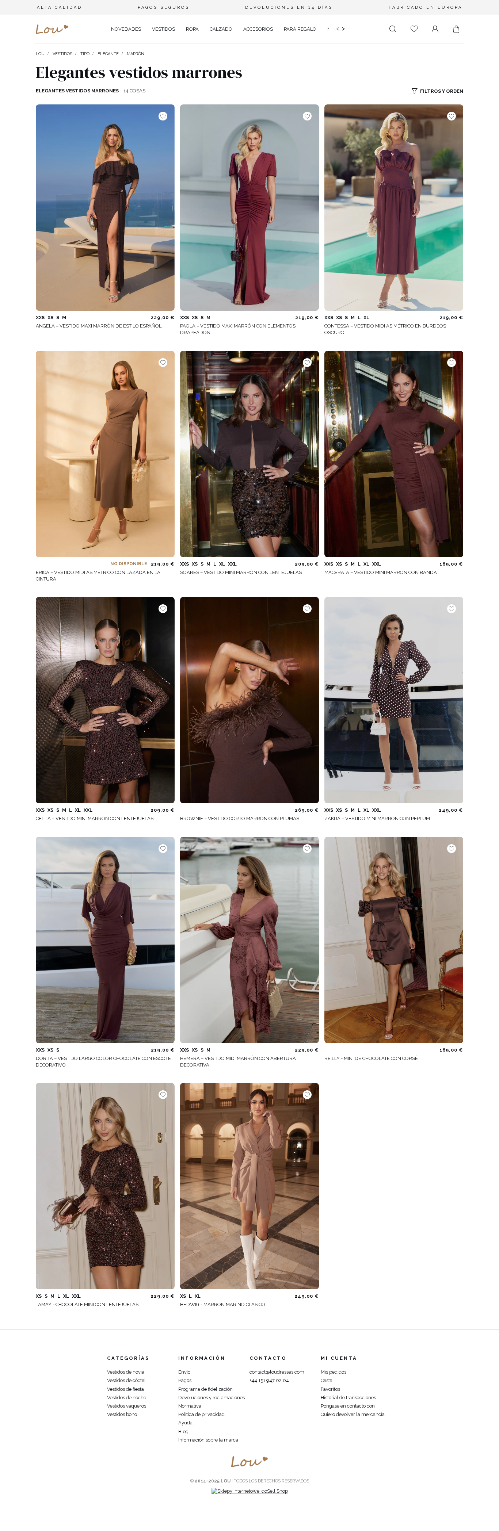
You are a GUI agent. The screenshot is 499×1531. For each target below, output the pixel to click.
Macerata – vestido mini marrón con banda (380, 572)
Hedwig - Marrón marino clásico (222, 1304)
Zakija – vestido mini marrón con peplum (377, 818)
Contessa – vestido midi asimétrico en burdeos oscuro (385, 329)
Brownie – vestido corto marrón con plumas (239, 818)
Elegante (108, 53)
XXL (232, 564)
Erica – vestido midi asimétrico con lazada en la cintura (98, 576)
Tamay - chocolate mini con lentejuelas (87, 1304)
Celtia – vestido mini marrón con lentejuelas (94, 818)
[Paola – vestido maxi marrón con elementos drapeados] (249, 207)
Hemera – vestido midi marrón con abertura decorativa (238, 1062)
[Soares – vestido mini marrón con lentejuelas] (249, 454)
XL (366, 317)
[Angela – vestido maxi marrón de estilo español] (105, 207)
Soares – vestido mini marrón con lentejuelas (241, 572)
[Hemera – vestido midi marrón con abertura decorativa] (249, 940)
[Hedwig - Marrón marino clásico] (249, 1186)
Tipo (84, 53)
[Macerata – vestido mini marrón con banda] (393, 454)
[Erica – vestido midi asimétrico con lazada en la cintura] (105, 454)
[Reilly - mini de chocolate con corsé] (393, 940)
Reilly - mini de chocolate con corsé (371, 1058)
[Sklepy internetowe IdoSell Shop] (250, 1491)
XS (50, 317)
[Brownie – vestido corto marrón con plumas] (249, 700)
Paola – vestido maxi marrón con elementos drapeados (238, 329)
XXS (40, 317)
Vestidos (62, 53)
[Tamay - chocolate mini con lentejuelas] (105, 1186)
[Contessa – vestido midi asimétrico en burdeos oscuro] (393, 207)
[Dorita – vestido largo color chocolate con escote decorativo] (105, 940)
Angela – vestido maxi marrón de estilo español (98, 326)
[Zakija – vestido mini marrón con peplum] (393, 700)
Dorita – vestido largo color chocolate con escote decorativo (103, 1062)
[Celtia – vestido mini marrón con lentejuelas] (105, 700)
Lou (40, 53)
